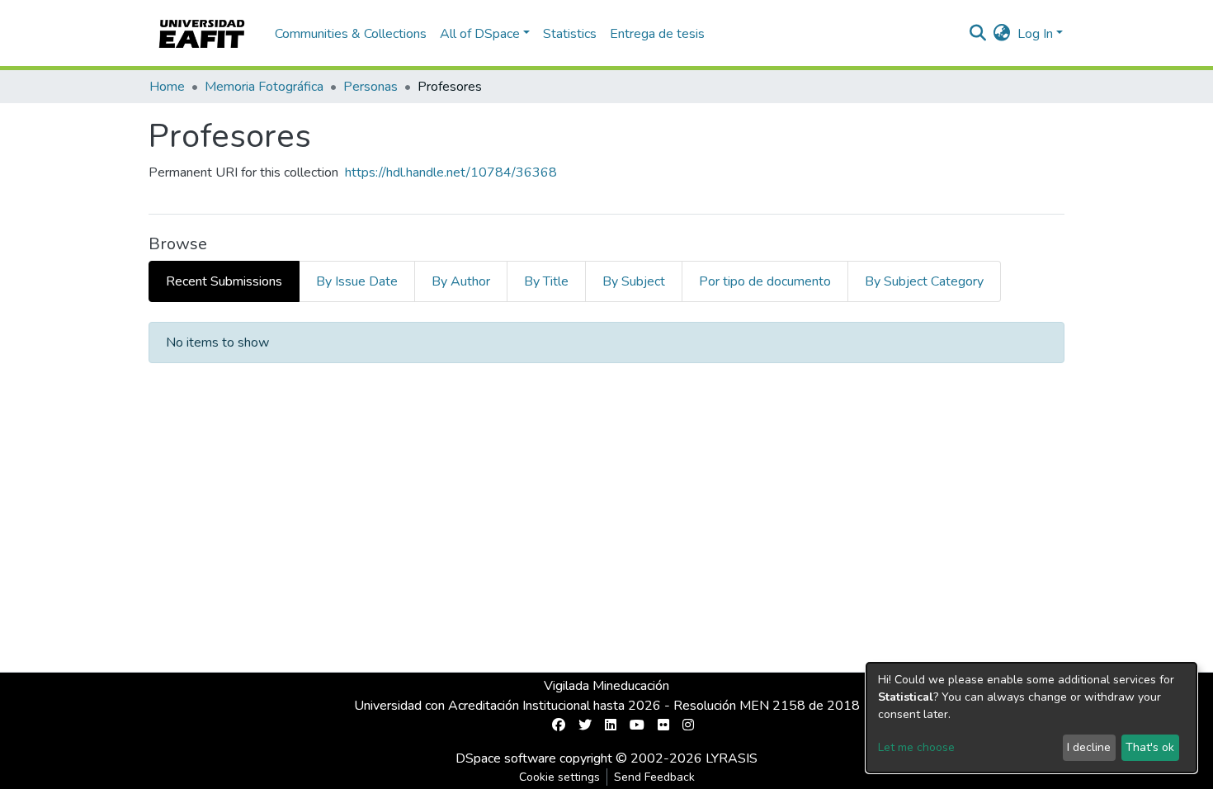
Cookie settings (559, 777)
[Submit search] (978, 34)
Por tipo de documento (765, 281)
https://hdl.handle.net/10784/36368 (451, 172)
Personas (370, 87)
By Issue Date (357, 281)
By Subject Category (924, 281)
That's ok (1150, 747)
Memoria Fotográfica (264, 87)
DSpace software (505, 758)
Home (167, 87)
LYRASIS (732, 758)
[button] (1002, 34)
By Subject (633, 281)
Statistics (570, 34)
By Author (461, 281)
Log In (1035, 34)
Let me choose (916, 747)
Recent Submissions (224, 281)
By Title (546, 281)
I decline (1089, 747)
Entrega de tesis (657, 34)
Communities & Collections (351, 34)
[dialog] (1031, 717)
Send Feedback (654, 777)
